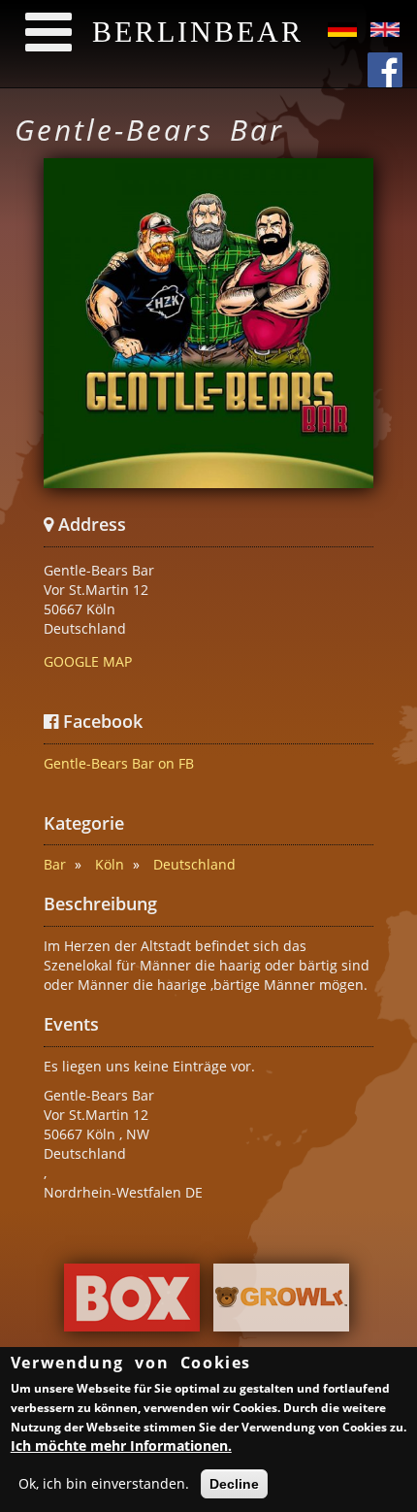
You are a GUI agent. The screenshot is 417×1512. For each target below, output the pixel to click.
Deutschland (194, 864)
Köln (109, 864)
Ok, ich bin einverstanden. (103, 1483)
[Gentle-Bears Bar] (208, 323)
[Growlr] (281, 1303)
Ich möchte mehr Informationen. (121, 1445)
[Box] (132, 1303)
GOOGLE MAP (88, 661)
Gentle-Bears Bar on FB (119, 763)
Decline (234, 1484)
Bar (55, 864)
